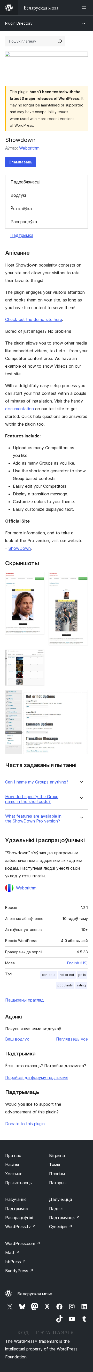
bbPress (15, 1261)
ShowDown (20, 548)
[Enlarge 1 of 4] (37, 578)
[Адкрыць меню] (84, 7)
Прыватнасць (18, 1182)
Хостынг (13, 1173)
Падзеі (56, 1208)
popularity (65, 985)
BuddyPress (19, 1270)
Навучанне (16, 1199)
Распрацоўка (24, 221)
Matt (12, 1252)
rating (81, 985)
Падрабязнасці (25, 181)
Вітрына (57, 1155)
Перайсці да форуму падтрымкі (36, 1077)
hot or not (66, 975)
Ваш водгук (17, 1039)
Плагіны (57, 1173)
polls (82, 975)
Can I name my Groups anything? (36, 782)
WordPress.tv (20, 1226)
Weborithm (29, 148)
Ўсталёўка (21, 208)
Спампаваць (20, 162)
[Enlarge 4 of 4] (80, 696)
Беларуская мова (34, 1293)
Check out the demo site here (33, 319)
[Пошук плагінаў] (60, 41)
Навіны (12, 1164)
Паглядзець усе (72, 1039)
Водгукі (18, 195)
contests (48, 975)
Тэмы (54, 1164)
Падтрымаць (64, 1217)
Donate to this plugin (25, 1123)
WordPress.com (22, 1243)
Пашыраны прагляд (24, 1000)
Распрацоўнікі (19, 1217)
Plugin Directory (19, 23)
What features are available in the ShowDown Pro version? (33, 819)
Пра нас (13, 1155)
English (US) (77, 963)
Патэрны (57, 1182)
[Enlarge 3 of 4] (37, 656)
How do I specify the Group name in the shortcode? (31, 799)
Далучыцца (60, 1199)
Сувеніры (60, 1226)
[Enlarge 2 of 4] (80, 578)
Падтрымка (21, 235)
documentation (19, 408)
